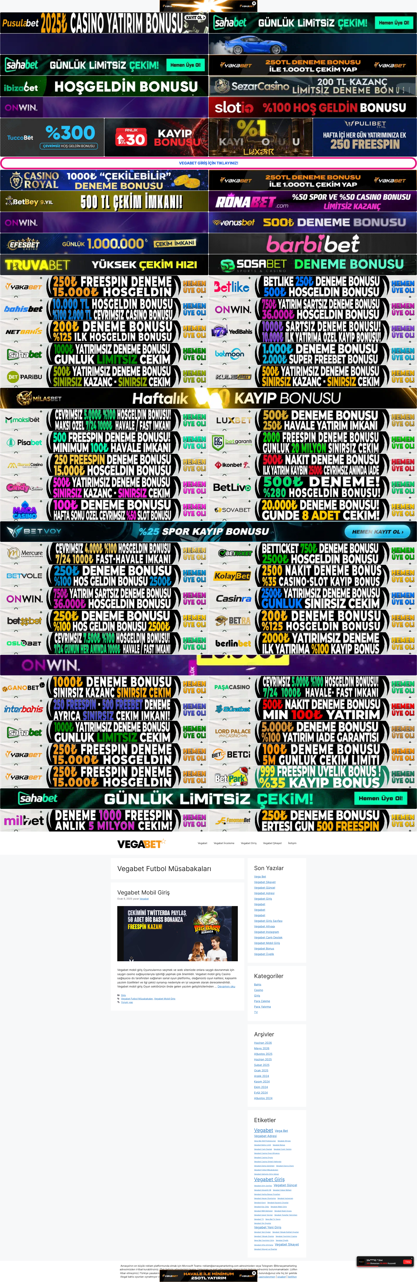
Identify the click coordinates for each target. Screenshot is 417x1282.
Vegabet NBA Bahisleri (263, 1211)
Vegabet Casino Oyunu (263, 1157)
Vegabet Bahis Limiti (262, 1145)
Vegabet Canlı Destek (268, 937)
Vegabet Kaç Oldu (261, 1207)
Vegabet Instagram (266, 932)
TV (256, 1012)
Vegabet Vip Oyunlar (262, 1223)
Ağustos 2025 (263, 1054)
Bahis (257, 984)
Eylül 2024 (261, 1092)
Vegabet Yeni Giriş (267, 1227)
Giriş (123, 995)
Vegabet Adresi (264, 893)
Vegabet (202, 843)
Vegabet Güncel (264, 887)
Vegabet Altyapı (264, 926)
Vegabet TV (259, 1219)
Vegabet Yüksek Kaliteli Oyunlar (285, 1232)
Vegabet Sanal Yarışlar (263, 1215)
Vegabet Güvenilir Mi (262, 1190)
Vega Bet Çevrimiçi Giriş (264, 1240)
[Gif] (208, 398)
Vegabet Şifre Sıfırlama (263, 1245)
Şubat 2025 (261, 1065)
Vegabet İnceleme (224, 843)
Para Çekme (262, 1001)
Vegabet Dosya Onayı (285, 1166)
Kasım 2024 (262, 1081)
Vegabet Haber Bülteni (282, 1190)
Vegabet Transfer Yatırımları (285, 1215)
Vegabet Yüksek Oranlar (264, 1236)
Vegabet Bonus (264, 948)
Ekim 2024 (261, 1087)
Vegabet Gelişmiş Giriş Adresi (266, 1174)
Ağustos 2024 (263, 1098)
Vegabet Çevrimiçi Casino (286, 1236)
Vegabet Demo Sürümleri (264, 1166)
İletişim (292, 843)
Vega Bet (260, 876)
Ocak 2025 (261, 1070)
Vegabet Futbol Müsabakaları (137, 998)
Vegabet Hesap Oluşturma (265, 1198)
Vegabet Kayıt (260, 1203)
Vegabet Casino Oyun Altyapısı (267, 1153)
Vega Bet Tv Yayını (272, 1219)
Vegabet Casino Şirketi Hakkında (267, 1162)
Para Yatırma (262, 1006)
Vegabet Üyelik (264, 954)
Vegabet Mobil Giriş (143, 892)
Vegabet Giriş (249, 843)
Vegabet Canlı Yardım (282, 1149)
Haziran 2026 (263, 1042)
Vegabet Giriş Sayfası (268, 921)
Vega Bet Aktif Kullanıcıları (265, 1141)
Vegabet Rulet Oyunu (283, 1211)
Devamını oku (226, 986)
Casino (258, 990)
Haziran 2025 (263, 1059)
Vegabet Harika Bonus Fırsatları (267, 1194)
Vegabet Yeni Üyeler (262, 1232)
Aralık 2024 (261, 1076)
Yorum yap (127, 1002)
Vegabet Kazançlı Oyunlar (277, 1203)
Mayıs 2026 (261, 1048)
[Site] (104, 286)
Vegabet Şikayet (272, 843)
